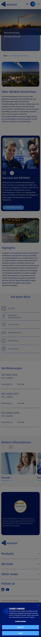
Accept (20, 633)
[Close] (38, 605)
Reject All (20, 627)
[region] (20, 620)
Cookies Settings (20, 621)
